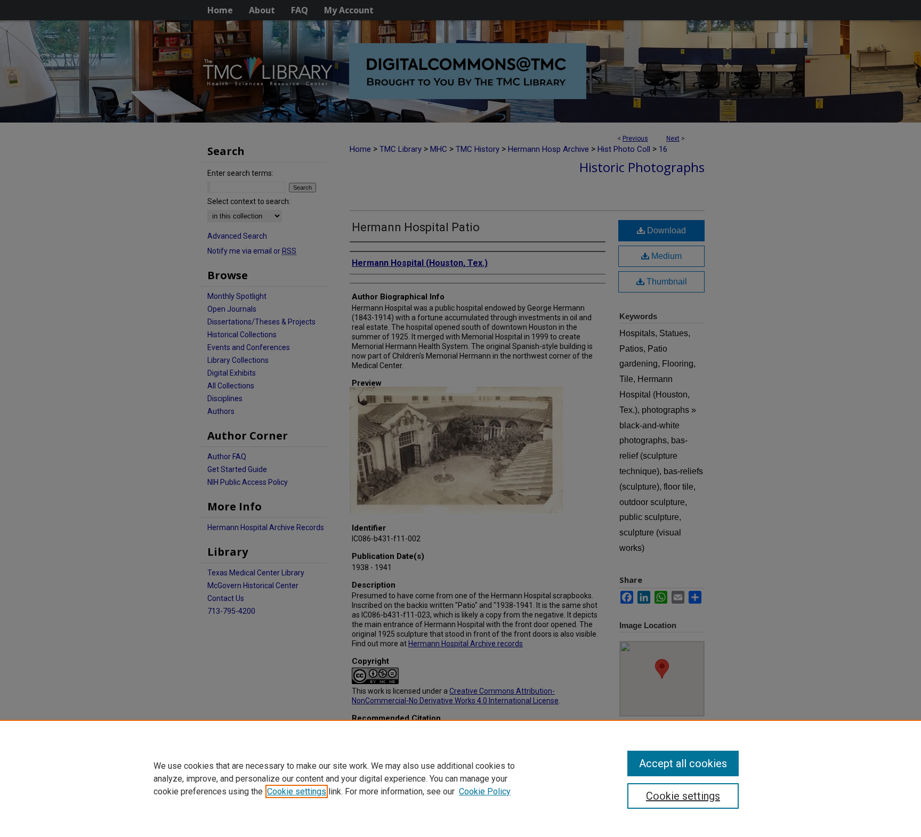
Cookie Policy (485, 791)
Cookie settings (296, 791)
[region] (460, 778)
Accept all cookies (683, 763)
